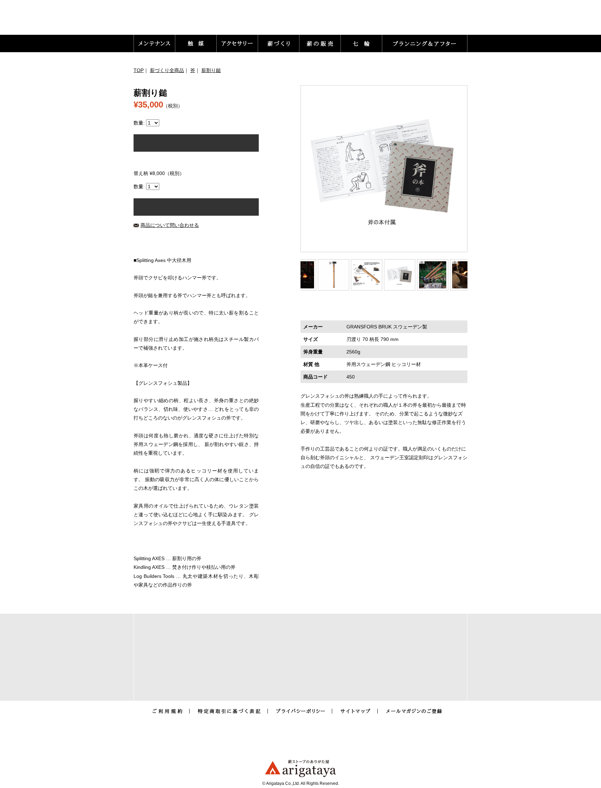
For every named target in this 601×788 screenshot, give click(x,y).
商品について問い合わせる (170, 225)
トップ (300, 21)
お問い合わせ (378, 21)
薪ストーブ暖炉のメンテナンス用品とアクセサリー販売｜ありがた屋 (179, 19)
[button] (154, 43)
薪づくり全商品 (167, 70)
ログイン (334, 21)
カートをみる (439, 21)
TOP (139, 70)
